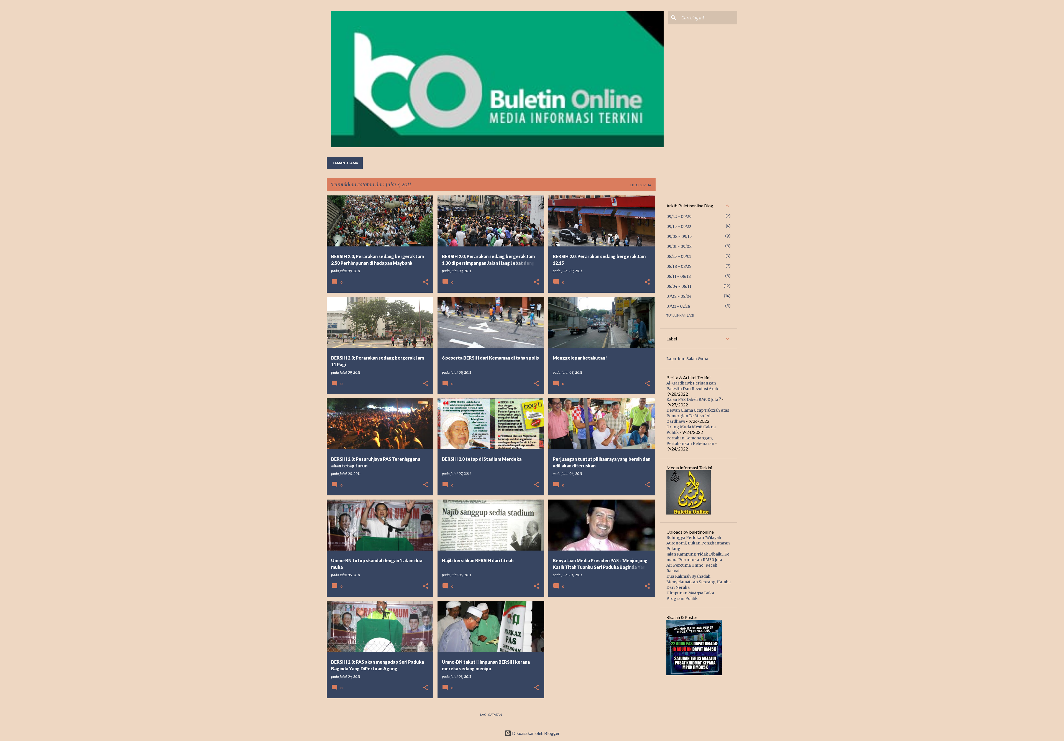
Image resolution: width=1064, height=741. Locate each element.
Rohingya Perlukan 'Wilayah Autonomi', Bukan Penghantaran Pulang (698, 543)
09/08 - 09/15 (679, 236)
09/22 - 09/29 (679, 216)
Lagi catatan (491, 714)
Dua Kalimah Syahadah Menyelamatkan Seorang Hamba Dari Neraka (698, 582)
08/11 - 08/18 (678, 276)
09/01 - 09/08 (679, 246)
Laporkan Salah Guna (687, 358)
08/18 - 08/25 (678, 266)
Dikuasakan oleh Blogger (535, 733)
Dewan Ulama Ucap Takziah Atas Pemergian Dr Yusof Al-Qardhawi (697, 416)
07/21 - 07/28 (678, 306)
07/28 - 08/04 (679, 296)
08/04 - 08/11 (678, 286)
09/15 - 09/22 (678, 226)
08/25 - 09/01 (678, 256)
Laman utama (345, 163)
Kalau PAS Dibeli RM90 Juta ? (693, 399)
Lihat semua (640, 185)
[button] (425, 282)
